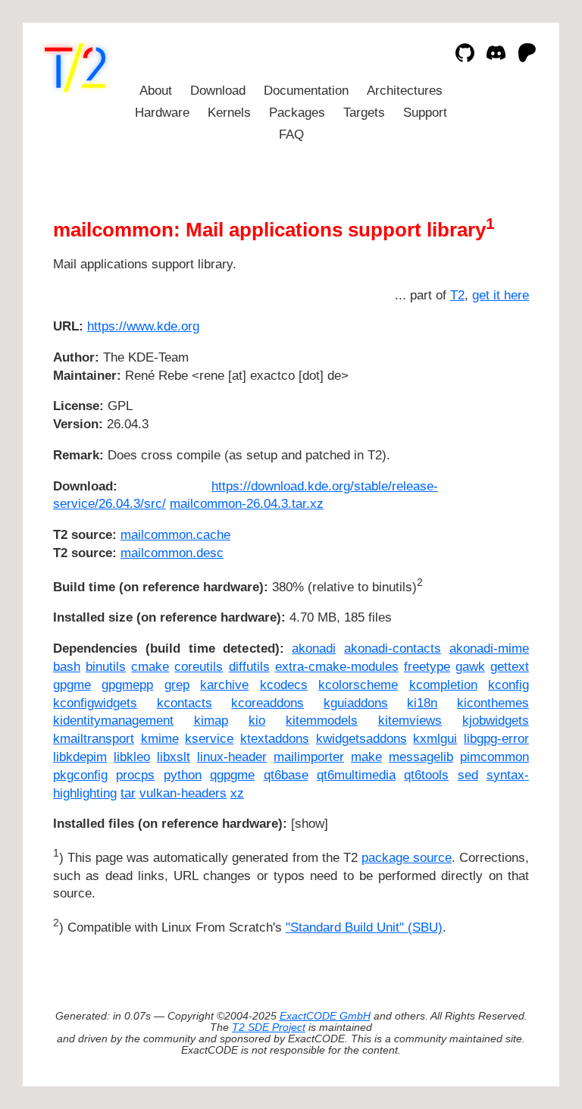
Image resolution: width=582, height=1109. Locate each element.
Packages (297, 112)
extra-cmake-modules (337, 666)
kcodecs (284, 685)
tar (128, 793)
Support (425, 112)
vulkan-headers (183, 793)
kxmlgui (435, 739)
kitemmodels (322, 720)
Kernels (229, 112)
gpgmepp (127, 685)
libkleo (132, 757)
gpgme (72, 685)
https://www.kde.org (143, 326)
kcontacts (184, 703)
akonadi (314, 648)
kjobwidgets (495, 720)
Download (218, 90)
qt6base (286, 775)
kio (257, 720)
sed (468, 775)
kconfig (508, 685)
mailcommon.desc (172, 553)
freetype (427, 666)
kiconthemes (493, 703)
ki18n (422, 703)
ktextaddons (274, 739)
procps (135, 775)
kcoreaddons (267, 703)
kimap (211, 720)
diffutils (249, 666)
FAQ (291, 134)
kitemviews (410, 720)
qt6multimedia (356, 775)
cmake (150, 666)
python (183, 775)
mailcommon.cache (175, 535)
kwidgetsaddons (361, 739)
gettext (509, 666)
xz (237, 793)
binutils (106, 666)
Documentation (306, 90)
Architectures (405, 90)
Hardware (162, 112)
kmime (160, 739)
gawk (470, 666)
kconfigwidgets (95, 703)
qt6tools (426, 775)
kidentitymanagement (113, 720)
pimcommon (494, 757)
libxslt (173, 757)
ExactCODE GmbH (325, 1016)
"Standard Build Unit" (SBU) (364, 927)
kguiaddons (356, 703)
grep (176, 685)
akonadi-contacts (392, 648)
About (155, 90)
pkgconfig (80, 775)
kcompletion (443, 685)
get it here (500, 295)
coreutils (198, 666)
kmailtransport (93, 739)
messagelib (421, 757)
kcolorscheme (358, 685)
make (366, 757)
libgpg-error (496, 739)
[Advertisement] (483, 416)
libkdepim (80, 757)
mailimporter (309, 757)
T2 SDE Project (268, 1027)
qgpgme (232, 775)
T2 (457, 295)
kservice (209, 739)
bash (66, 666)
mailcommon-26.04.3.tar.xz (247, 504)
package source (406, 858)
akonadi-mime (489, 648)
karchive (224, 685)
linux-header (232, 757)
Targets (364, 112)
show (309, 823)
